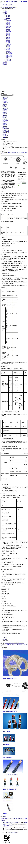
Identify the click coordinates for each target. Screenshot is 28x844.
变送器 (7, 57)
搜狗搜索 (12, 832)
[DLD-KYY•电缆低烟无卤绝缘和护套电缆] (13, 772)
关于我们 (5, 12)
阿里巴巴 (17, 832)
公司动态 (8, 16)
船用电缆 (8, 48)
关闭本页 (5, 639)
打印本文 (5, 637)
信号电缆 (8, 45)
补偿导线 (8, 27)
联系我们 (5, 64)
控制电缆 (8, 29)
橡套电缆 (8, 46)
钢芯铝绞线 (8, 44)
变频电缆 (8, 33)
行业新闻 (8, 18)
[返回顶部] (3, 816)
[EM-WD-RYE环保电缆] (8, 798)
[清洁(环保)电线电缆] (9, 741)
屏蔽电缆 (8, 37)
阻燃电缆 (8, 40)
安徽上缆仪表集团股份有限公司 (15, 152)
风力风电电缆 (9, 53)
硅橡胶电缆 (8, 31)
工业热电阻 (8, 60)
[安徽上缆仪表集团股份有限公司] (8, 7)
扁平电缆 (8, 34)
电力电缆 (8, 49)
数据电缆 (8, 51)
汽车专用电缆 (9, 52)
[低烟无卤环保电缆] (15, 728)
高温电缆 (8, 35)
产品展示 (5, 19)
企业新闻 (5, 13)
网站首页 (5, 11)
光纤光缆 (8, 22)
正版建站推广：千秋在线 (9, 825)
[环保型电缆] (8, 810)
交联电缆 (8, 38)
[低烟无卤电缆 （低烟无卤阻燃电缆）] (11, 786)
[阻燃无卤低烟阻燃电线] (9, 754)
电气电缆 (8, 23)
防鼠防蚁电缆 (9, 56)
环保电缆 (8, 42)
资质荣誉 (5, 62)
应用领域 (5, 63)
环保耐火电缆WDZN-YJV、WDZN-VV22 (14, 643)
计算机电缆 (8, 26)
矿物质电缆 (8, 20)
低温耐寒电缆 (9, 55)
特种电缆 (8, 24)
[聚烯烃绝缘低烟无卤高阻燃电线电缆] (11, 708)
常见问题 (8, 15)
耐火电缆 (8, 41)
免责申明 (9, 4)
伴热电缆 (8, 30)
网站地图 (5, 4)
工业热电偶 (8, 59)
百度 (9, 832)
